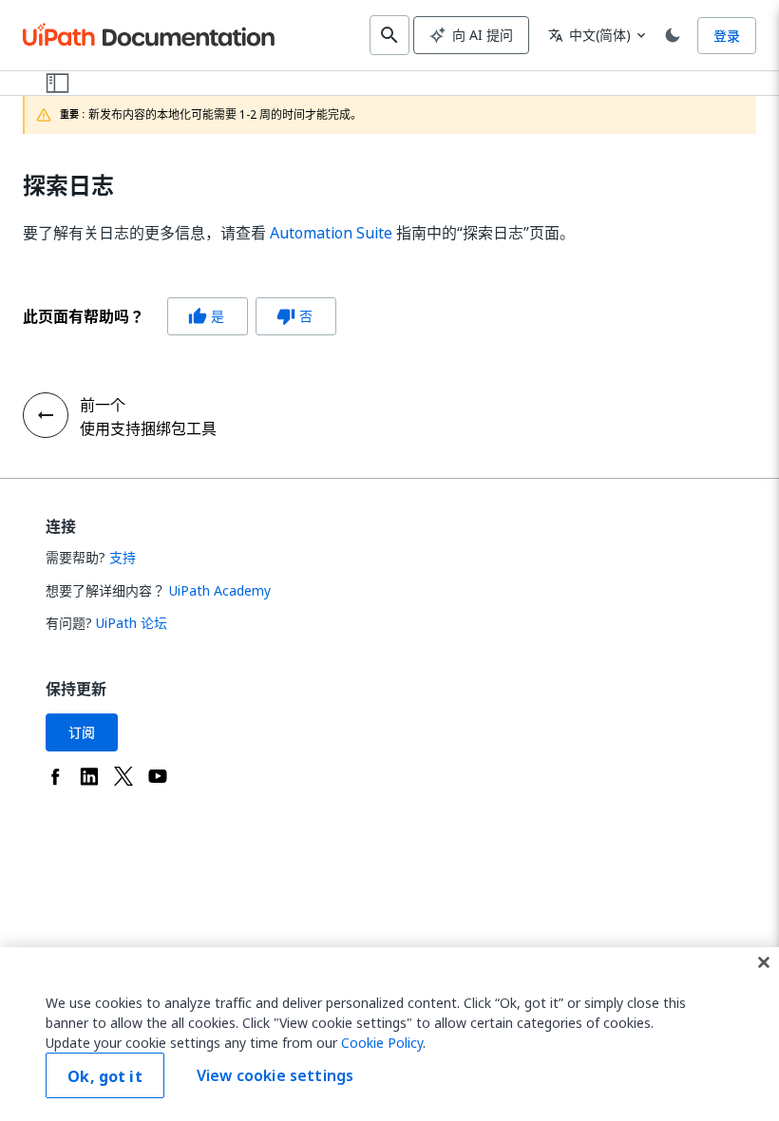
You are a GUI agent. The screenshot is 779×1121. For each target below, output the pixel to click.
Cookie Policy (382, 1043)
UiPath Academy (220, 590)
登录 (726, 36)
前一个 (102, 404)
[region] (389, 1034)
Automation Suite (331, 232)
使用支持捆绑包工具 (148, 428)
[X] (123, 776)
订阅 (81, 732)
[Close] (764, 962)
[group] (179, 316)
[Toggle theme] (672, 35)
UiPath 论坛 (131, 623)
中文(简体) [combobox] (589, 35)
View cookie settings (275, 1075)
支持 (122, 557)
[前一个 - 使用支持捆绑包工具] (45, 415)
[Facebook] (55, 776)
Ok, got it (104, 1076)
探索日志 (68, 185)
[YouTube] (157, 776)
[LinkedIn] (89, 776)
